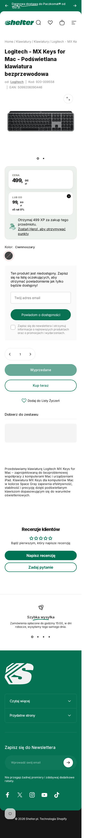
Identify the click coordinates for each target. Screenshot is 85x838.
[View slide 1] (32, 637)
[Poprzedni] (6, 5)
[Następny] (75, 5)
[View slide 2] (38, 637)
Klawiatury (23, 41)
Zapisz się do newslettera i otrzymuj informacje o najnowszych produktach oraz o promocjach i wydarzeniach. (43, 329)
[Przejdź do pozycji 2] (44, 158)
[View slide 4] (49, 637)
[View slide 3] (44, 637)
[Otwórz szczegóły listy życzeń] (50, 22)
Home (9, 41)
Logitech (17, 82)
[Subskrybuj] (68, 762)
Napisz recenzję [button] (40, 555)
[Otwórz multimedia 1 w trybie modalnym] (68, 98)
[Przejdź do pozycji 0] (38, 158)
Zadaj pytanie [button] (40, 567)
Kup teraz (41, 385)
